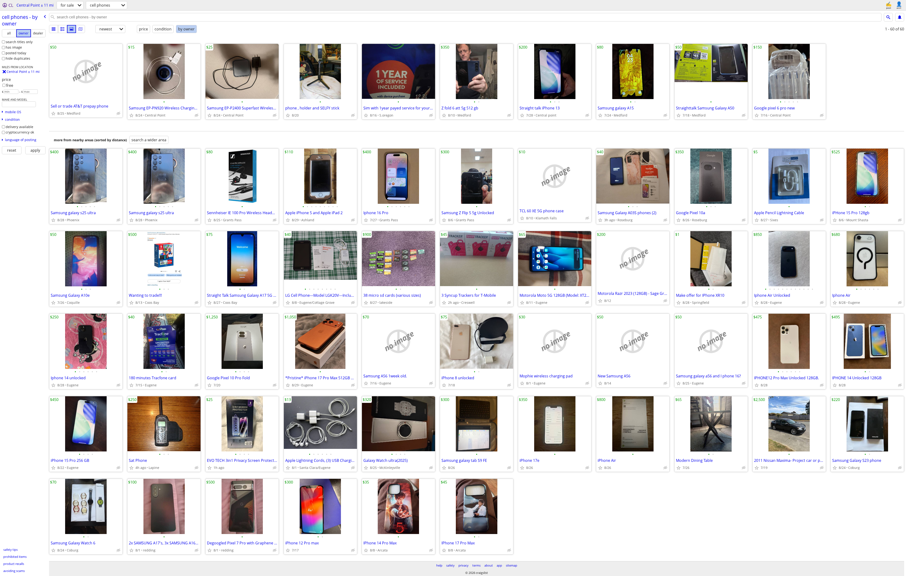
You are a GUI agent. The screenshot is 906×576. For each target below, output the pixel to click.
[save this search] (899, 17)
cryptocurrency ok (20, 132)
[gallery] (71, 29)
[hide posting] (118, 113)
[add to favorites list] (53, 113)
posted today (16, 53)
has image (14, 47)
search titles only (19, 42)
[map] (80, 29)
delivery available (19, 127)
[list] (53, 29)
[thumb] (62, 29)
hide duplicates (18, 58)
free (9, 85)
